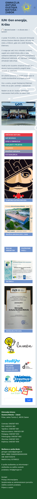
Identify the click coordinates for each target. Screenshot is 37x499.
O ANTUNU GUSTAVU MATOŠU (16, 200)
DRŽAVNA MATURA (12, 135)
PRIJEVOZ (9, 148)
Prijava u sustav (7, 487)
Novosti (4, 32)
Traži (29, 400)
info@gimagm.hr (15, 470)
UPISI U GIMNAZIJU (12, 141)
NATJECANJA (10, 138)
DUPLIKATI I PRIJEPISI (13, 145)
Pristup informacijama (9, 480)
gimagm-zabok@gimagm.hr (11, 452)
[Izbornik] (35, 7)
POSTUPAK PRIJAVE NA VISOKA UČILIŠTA (12, 368)
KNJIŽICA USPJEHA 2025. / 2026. (17, 234)
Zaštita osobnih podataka (11, 485)
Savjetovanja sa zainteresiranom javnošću (17, 482)
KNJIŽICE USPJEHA (12, 151)
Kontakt (4, 477)
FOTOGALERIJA (11, 155)
